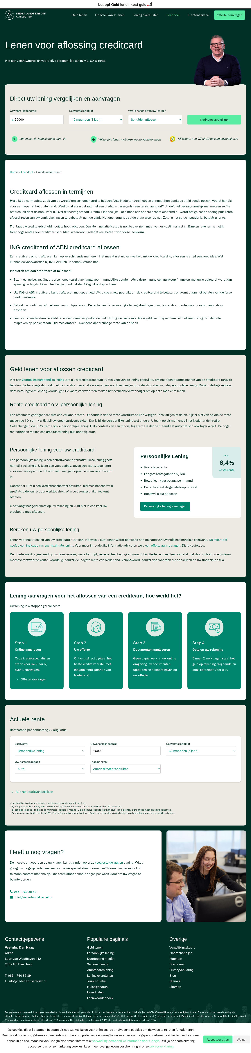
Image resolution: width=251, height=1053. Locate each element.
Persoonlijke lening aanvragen (165, 506)
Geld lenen (79, 15)
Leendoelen (95, 992)
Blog (172, 975)
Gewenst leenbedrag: (23, 111)
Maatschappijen (180, 953)
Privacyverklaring (181, 970)
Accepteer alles (218, 1039)
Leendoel (173, 15)
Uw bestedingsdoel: (27, 762)
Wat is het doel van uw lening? (147, 111)
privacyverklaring (161, 1046)
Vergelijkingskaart (182, 947)
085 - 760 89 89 (25, 892)
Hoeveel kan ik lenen (110, 15)
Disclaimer (177, 964)
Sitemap (175, 987)
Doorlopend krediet (100, 958)
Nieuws (174, 981)
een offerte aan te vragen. (163, 545)
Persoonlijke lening (100, 953)
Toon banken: (99, 762)
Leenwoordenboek (100, 998)
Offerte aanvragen (229, 15)
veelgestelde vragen (109, 862)
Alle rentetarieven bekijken (34, 791)
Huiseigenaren (97, 987)
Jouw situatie (96, 981)
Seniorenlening (97, 964)
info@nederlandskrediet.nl (34, 897)
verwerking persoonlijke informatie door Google (125, 1041)
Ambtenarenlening (100, 970)
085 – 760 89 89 (19, 975)
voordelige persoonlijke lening (43, 380)
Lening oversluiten (146, 15)
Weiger (242, 1039)
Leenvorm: (21, 744)
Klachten (175, 958)
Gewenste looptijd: (81, 111)
